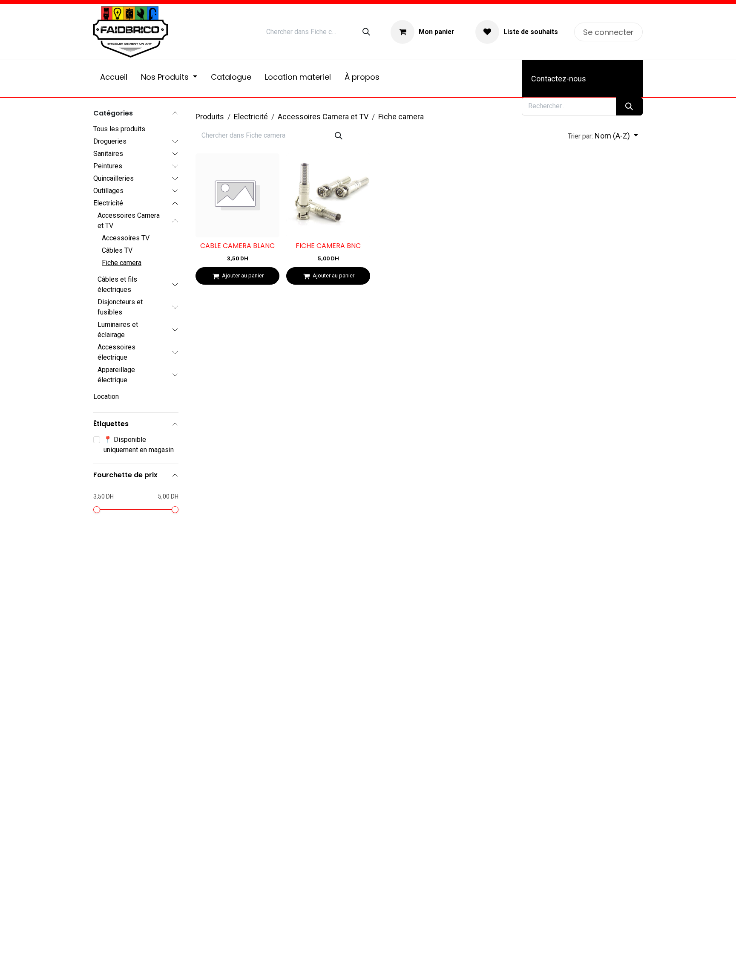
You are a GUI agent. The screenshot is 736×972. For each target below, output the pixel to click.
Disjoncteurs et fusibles (120, 307)
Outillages (108, 191)
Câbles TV (117, 250)
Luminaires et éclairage (118, 329)
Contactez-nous (558, 78)
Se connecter (608, 32)
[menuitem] (113, 78)
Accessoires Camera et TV (129, 220)
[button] (603, 136)
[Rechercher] (366, 32)
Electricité (108, 203)
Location (106, 396)
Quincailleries (113, 178)
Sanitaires (108, 154)
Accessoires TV (126, 238)
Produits (210, 116)
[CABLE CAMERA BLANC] (237, 195)
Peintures (107, 166)
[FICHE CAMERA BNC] (328, 195)
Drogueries (109, 141)
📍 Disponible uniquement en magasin (139, 445)
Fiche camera (121, 263)
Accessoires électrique (116, 352)
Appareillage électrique (116, 375)
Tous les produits (119, 129)
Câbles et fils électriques (117, 284)
